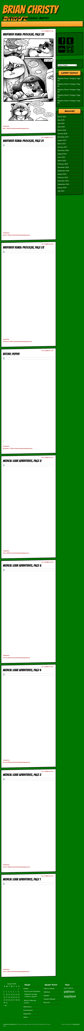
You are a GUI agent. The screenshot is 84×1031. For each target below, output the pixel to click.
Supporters (27, 1014)
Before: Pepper (11, 354)
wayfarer (70, 996)
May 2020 (61, 120)
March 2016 (62, 160)
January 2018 (62, 133)
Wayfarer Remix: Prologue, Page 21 (23, 140)
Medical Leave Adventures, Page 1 (22, 879)
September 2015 (63, 171)
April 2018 (61, 127)
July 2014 (61, 191)
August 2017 (62, 140)
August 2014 (62, 187)
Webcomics (27, 1007)
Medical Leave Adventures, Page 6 (22, 565)
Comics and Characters (32, 991)
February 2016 (63, 164)
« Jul (5, 1005)
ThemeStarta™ (76, 1024)
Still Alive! (47, 992)
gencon (66, 988)
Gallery (25, 988)
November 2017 (63, 137)
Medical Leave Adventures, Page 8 (22, 461)
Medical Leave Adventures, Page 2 (22, 774)
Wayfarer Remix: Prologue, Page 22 (23, 34)
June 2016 (61, 157)
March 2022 (62, 117)
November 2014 (63, 181)
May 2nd (47, 1002)
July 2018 (61, 123)
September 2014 (63, 184)
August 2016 (62, 154)
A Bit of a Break (49, 988)
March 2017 (62, 144)
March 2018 (62, 130)
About (25, 1017)
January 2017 (62, 147)
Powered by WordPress (9, 1024)
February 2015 (63, 177)
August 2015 (62, 174)
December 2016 (63, 150)
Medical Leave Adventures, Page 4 (22, 670)
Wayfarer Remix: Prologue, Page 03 (23, 247)
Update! (46, 995)
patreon (69, 991)
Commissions (28, 1010)
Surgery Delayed (49, 999)
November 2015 (63, 167)
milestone (70, 988)
